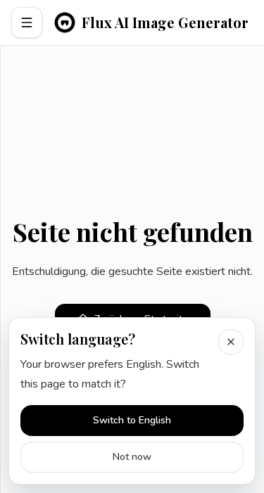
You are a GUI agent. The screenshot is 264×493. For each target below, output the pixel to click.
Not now (132, 456)
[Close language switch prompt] (231, 341)
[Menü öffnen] (26, 22)
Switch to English (132, 420)
